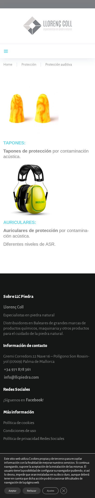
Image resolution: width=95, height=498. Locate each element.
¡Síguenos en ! (23, 400)
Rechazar (31, 490)
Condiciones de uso (19, 430)
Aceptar (12, 490)
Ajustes (50, 490)
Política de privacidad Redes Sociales (33, 438)
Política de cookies (18, 423)
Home (7, 64)
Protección (28, 64)
